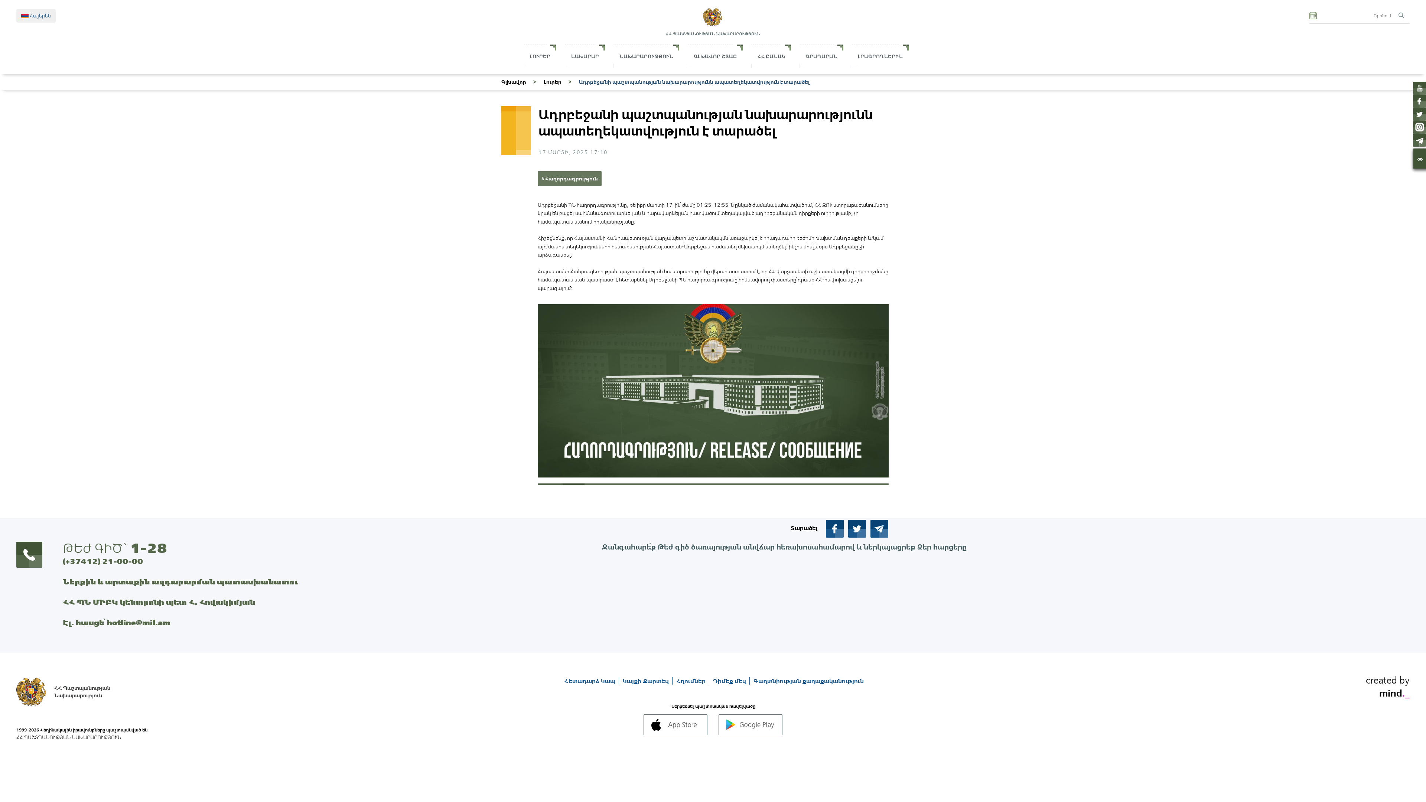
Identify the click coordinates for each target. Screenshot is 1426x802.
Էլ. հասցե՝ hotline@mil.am (116, 622)
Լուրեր (540, 56)
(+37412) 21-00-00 (103, 561)
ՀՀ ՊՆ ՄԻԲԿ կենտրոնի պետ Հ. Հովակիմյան (159, 602)
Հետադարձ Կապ (590, 681)
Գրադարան (821, 56)
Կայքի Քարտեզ (646, 681)
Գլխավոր (513, 82)
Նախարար (585, 56)
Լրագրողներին (880, 56)
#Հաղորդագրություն (569, 178)
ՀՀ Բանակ (771, 56)
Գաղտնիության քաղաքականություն (808, 681)
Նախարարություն (646, 56)
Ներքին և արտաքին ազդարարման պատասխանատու (180, 581)
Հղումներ (691, 681)
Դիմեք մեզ (730, 681)
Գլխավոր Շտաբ (715, 56)
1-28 (148, 548)
